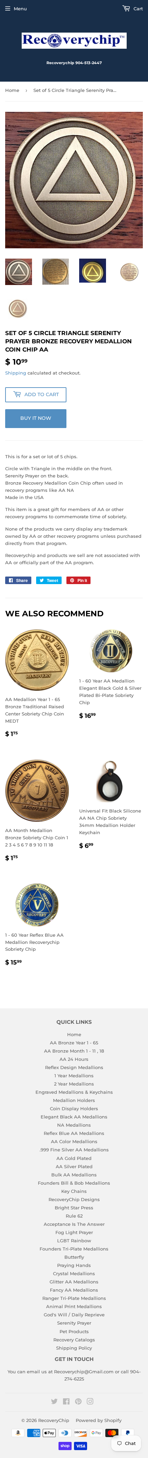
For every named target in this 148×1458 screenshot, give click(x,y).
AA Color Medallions (74, 1141)
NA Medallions (74, 1125)
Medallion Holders (74, 1100)
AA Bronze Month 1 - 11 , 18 (74, 1051)
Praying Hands (74, 1265)
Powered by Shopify (98, 1420)
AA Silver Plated (74, 1166)
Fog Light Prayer (74, 1232)
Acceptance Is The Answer (74, 1224)
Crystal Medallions (74, 1273)
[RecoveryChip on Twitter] (54, 1402)
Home (12, 90)
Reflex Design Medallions (74, 1067)
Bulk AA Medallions (74, 1174)
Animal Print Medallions (74, 1306)
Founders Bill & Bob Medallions (74, 1183)
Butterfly (74, 1257)
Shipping (15, 373)
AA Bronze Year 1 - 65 (74, 1042)
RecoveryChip (53, 1420)
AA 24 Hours (74, 1059)
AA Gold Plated (74, 1158)
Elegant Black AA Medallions (74, 1116)
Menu (20, 8)
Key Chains (74, 1191)
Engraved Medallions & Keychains (74, 1092)
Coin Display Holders (74, 1108)
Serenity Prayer (74, 1323)
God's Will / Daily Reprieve (74, 1314)
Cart (137, 8)
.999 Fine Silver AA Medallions (74, 1149)
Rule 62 (74, 1216)
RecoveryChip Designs (74, 1199)
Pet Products (74, 1331)
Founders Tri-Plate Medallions (74, 1249)
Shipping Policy (74, 1348)
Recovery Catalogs (74, 1339)
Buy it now (35, 418)
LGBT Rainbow (74, 1240)
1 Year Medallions (74, 1075)
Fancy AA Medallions (74, 1290)
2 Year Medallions (74, 1084)
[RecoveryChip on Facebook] (66, 1402)
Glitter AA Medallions (74, 1281)
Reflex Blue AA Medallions (74, 1133)
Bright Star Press (74, 1207)
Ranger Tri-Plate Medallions (74, 1298)
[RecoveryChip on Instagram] (90, 1402)
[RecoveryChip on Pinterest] (78, 1402)
